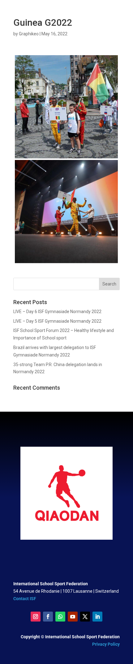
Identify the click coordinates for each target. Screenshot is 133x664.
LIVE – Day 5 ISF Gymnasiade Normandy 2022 (57, 321)
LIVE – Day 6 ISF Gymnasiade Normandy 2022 (57, 311)
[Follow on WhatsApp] (60, 617)
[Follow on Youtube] (73, 617)
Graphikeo (29, 33)
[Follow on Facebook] (48, 617)
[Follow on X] (85, 617)
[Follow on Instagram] (36, 617)
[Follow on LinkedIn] (97, 617)
